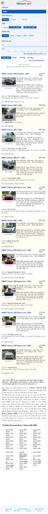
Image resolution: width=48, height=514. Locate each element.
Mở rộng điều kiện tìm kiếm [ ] (35, 54)
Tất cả (6, 19)
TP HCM (22, 58)
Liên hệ (39, 511)
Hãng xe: (5, 7)
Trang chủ (8, 509)
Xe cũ (25, 19)
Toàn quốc (6, 58)
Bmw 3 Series (14, 406)
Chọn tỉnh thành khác (36, 60)
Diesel (19, 36)
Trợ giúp (28, 511)
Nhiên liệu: (6, 31)
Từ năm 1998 (14, 27)
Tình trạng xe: (7, 15)
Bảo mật (17, 511)
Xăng (12, 36)
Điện (25, 36)
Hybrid (31, 36)
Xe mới (13, 19)
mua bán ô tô (41, 390)
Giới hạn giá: (7, 41)
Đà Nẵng (30, 58)
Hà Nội (14, 58)
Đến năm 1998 (30, 27)
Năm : (4, 23)
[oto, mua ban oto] (24, 2)
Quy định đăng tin (23, 509)
